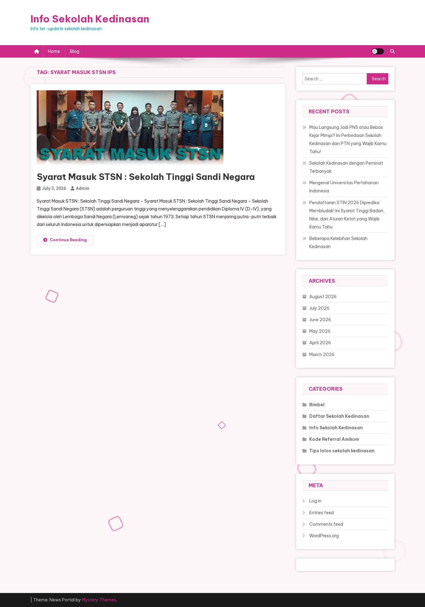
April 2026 (320, 343)
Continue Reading (68, 239)
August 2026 (323, 296)
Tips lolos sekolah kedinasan (342, 451)
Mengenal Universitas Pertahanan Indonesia (344, 187)
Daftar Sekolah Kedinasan (339, 416)
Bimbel (317, 404)
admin (82, 188)
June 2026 (320, 319)
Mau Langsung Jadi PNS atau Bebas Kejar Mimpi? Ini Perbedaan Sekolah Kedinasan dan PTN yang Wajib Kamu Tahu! (347, 139)
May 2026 (319, 331)
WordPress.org (324, 536)
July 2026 (319, 308)
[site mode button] (377, 51)
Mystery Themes (99, 600)
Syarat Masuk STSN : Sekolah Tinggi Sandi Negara (146, 176)
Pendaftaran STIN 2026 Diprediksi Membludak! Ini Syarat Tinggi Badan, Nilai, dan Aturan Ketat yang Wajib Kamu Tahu (347, 215)
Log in (315, 501)
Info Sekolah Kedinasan (89, 18)
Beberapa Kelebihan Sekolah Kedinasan (338, 242)
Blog (74, 51)
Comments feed (326, 524)
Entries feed (321, 512)
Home (54, 51)
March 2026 (321, 354)
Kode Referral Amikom (334, 439)
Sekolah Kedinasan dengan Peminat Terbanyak (346, 167)
